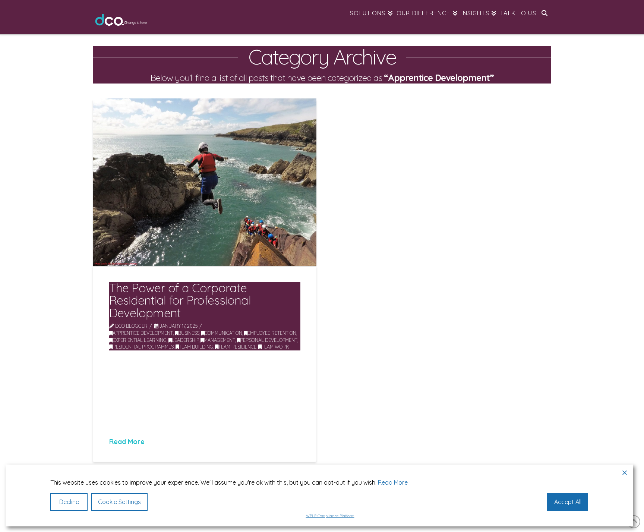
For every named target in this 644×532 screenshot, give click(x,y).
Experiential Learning (140, 340)
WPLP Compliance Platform (330, 515)
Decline (69, 502)
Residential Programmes (143, 347)
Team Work (275, 347)
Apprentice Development (143, 333)
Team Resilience (237, 347)
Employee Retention (271, 333)
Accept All (567, 502)
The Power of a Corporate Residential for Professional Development (180, 300)
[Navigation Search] (544, 17)
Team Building (196, 347)
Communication (223, 333)
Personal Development (268, 340)
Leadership (185, 340)
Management (219, 340)
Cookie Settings (119, 502)
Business (188, 333)
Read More (127, 441)
